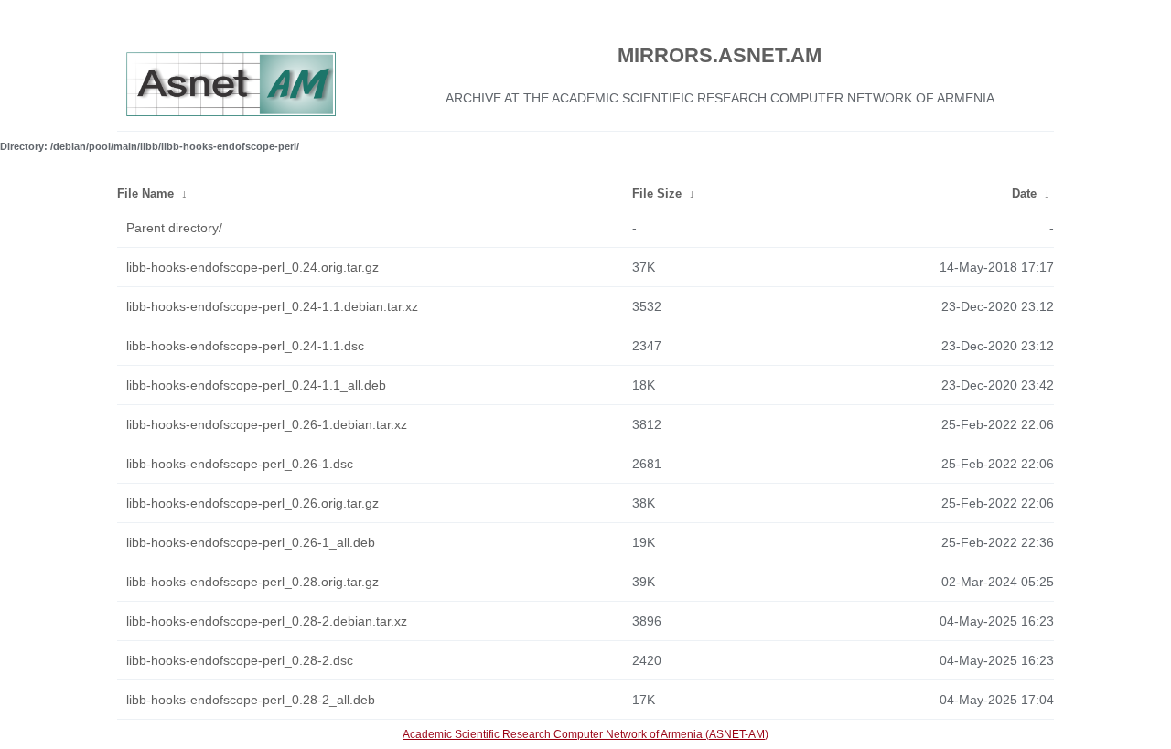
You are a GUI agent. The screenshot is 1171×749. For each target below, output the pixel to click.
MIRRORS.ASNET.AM (720, 55)
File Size (657, 193)
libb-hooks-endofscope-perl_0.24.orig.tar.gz (252, 267)
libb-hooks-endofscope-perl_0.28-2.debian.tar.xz (266, 621)
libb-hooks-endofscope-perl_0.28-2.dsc (239, 660)
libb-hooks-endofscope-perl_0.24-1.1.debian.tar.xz (272, 306)
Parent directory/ (174, 227)
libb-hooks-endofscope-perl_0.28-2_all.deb (250, 699)
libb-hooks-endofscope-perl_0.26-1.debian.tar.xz (266, 424)
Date (1024, 193)
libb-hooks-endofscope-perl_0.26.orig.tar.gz (252, 503)
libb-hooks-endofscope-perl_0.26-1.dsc (239, 463)
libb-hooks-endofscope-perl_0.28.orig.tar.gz (252, 581)
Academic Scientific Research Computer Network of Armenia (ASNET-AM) (585, 734)
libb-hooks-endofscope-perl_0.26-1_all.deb (250, 542)
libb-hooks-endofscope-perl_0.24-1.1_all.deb (256, 385)
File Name (145, 193)
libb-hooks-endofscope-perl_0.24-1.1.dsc (245, 345)
